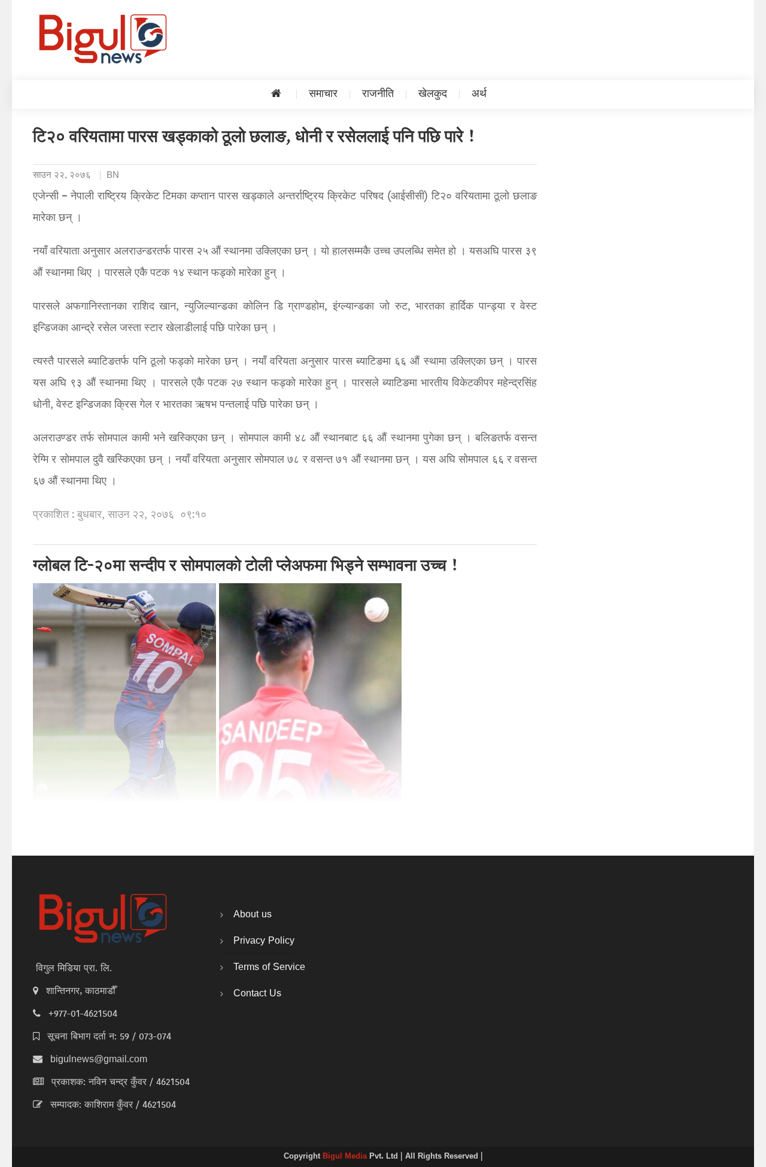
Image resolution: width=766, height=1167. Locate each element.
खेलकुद (432, 94)
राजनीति (378, 94)
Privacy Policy (263, 941)
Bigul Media (346, 1156)
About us (252, 915)
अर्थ (479, 94)
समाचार (323, 94)
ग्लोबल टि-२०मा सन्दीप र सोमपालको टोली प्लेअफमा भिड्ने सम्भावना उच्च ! (246, 567)
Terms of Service (269, 967)
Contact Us (257, 994)
